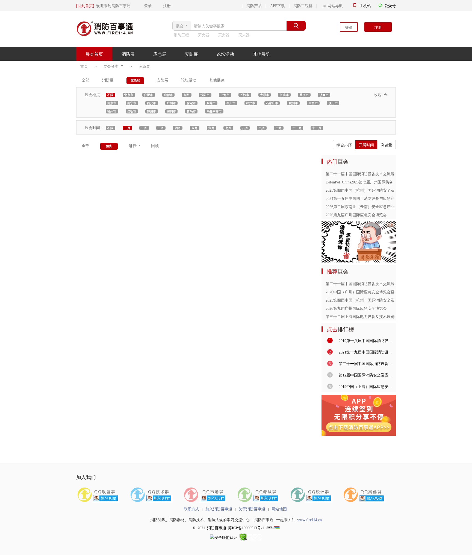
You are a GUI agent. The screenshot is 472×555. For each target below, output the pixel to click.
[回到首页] (85, 5)
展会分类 (111, 66)
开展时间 (366, 145)
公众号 (390, 5)
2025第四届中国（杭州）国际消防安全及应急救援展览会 (373, 190)
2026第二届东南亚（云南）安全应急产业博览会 (366, 206)
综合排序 (344, 145)
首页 (84, 66)
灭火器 (203, 35)
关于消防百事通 (251, 509)
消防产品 (254, 5)
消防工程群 (302, 5)
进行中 (134, 145)
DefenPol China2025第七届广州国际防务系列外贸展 (369, 182)
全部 (85, 80)
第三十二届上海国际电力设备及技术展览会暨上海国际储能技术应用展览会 (389, 316)
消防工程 (181, 35)
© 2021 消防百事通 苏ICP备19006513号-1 (228, 528)
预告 (109, 145)
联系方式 (191, 509)
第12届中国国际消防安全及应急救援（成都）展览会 (382, 375)
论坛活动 (225, 54)
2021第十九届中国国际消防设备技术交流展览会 (378, 352)
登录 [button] (142, 5)
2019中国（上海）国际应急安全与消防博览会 (376, 386)
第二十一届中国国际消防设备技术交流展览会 (364, 174)
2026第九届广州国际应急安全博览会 (356, 215)
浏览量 (386, 145)
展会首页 (94, 54)
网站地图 (279, 509)
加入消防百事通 (218, 509)
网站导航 (334, 5)
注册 (378, 27)
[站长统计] (273, 528)
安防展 (191, 54)
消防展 (128, 54)
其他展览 (261, 54)
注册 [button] (162, 5)
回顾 (155, 145)
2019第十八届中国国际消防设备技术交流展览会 (378, 340)
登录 (349, 27)
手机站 (365, 5)
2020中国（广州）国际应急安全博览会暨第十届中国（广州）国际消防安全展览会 (394, 292)
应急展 (159, 54)
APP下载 (277, 5)
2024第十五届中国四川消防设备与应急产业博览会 (368, 198)
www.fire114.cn (309, 519)
